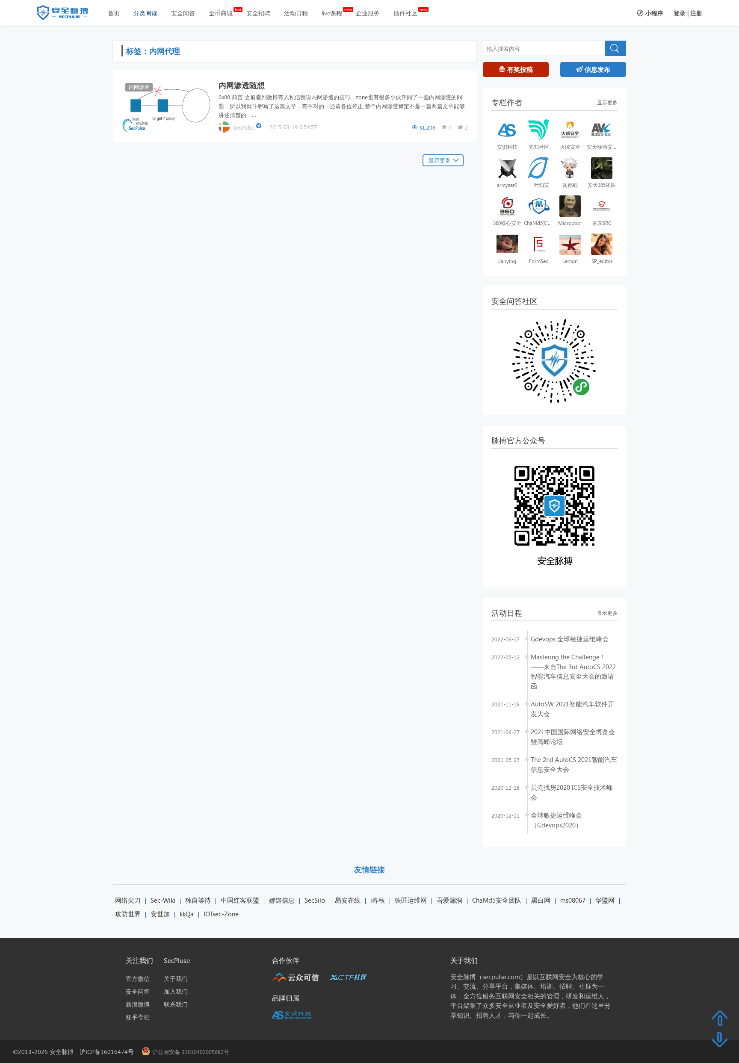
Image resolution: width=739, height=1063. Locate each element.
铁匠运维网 (411, 900)
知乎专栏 (138, 1017)
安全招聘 (258, 13)
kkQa (187, 913)
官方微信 (138, 978)
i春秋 (377, 900)
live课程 (332, 13)
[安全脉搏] (69, 14)
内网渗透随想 (242, 85)
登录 (680, 13)
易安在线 (348, 900)
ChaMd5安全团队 (496, 900)
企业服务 (368, 13)
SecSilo (314, 900)
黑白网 (540, 900)
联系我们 (176, 1004)
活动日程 (296, 13)
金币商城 (221, 13)
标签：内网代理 (153, 50)
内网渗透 (139, 87)
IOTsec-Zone (221, 913)
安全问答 (183, 13)
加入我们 (176, 991)
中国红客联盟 (240, 900)
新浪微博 (138, 1004)
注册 (696, 13)
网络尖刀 (128, 900)
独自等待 (198, 900)
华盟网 (605, 900)
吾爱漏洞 (449, 900)
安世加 (160, 913)
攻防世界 (128, 913)
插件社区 (405, 13)
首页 (114, 13)
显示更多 (440, 160)
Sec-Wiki (163, 900)
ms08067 (572, 900)
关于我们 (176, 978)
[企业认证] (259, 126)
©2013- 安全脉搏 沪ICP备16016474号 (76, 1052)
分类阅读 (145, 13)
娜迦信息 (282, 900)
